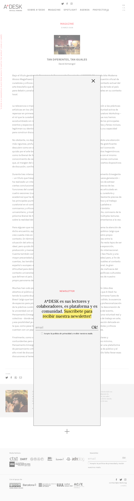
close (93, 81)
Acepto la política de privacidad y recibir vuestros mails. (68, 333)
